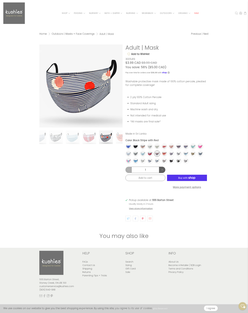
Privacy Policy (176, 272)
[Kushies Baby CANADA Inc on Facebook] (44, 296)
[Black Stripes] (186, 146)
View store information (141, 208)
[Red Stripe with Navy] (164, 154)
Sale (127, 272)
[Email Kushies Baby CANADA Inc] (40, 296)
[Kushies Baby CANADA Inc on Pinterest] (51, 296)
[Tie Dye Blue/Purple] (128, 161)
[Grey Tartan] (186, 161)
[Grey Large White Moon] (143, 161)
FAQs (85, 261)
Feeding (78, 13)
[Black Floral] (179, 146)
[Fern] (136, 154)
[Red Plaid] (150, 154)
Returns (86, 272)
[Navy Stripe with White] (171, 154)
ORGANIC (183, 13)
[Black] (136, 146)
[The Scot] (143, 146)
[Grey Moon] (150, 146)
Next (206, 34)
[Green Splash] (193, 146)
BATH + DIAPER (112, 13)
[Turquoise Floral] (157, 161)
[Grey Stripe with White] (179, 154)
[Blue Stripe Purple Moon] (186, 154)
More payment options (187, 187)
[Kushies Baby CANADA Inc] (14, 13)
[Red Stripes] (171, 146)
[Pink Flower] (200, 146)
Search (129, 261)
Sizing (128, 265)
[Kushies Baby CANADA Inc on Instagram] (48, 296)
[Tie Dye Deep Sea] (136, 161)
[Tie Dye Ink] (200, 154)
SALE (196, 13)
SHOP (64, 13)
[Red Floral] (164, 146)
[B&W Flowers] (171, 161)
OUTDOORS (166, 13)
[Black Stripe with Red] (157, 154)
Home (43, 34)
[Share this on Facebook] (135, 218)
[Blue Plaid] (128, 146)
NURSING (130, 13)
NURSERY (93, 13)
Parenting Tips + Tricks (94, 275)
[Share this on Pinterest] (143, 218)
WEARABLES (147, 13)
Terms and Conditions (180, 268)
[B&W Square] (179, 161)
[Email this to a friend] (150, 218)
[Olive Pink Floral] (193, 154)
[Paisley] (157, 146)
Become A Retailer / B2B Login (184, 265)
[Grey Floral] (164, 161)
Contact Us (88, 265)
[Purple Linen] (128, 154)
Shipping (87, 268)
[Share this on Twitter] (128, 218)
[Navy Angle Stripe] (150, 161)
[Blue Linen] (143, 154)
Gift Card (130, 268)
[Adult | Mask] (81, 86)
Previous (196, 34)
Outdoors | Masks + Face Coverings (73, 34)
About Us (173, 261)
